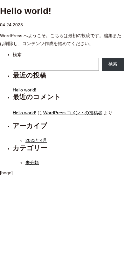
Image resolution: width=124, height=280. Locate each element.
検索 (17, 54)
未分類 (32, 162)
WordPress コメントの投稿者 (72, 112)
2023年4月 (36, 140)
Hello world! (24, 89)
